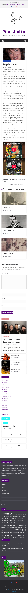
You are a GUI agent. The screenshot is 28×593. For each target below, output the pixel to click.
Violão (21, 530)
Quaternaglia (4, 405)
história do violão (8, 523)
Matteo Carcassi (8, 254)
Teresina (9, 527)
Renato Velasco (4, 407)
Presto (3, 496)
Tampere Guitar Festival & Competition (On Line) (14, 180)
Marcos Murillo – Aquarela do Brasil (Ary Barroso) (14, 434)
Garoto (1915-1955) (9, 230)
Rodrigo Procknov (5, 412)
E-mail (3, 298)
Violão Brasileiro (5, 502)
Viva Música (4, 504)
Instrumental (21, 523)
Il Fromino (3, 490)
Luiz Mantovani (4, 398)
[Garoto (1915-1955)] (14, 216)
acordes (7, 513)
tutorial (13, 527)
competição (16, 516)
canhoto (12, 516)
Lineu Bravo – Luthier (6, 396)
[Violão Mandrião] (3, 40)
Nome (3, 292)
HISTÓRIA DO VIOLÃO (7, 61)
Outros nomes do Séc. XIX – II (17, 184)
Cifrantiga (3, 484)
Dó (11, 553)
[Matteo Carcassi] (14, 239)
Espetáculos (5, 336)
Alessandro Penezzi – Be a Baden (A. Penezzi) (13, 445)
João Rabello (4, 389)
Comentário (4, 273)
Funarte (3, 487)
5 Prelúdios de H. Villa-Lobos (9, 439)
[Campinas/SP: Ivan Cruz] (5, 370)
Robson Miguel (4, 409)
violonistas (12, 530)
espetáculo (21, 518)
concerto (22, 516)
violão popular (10, 537)
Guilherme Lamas (5, 387)
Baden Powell (4, 380)
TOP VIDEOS (5, 423)
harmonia (21, 520)
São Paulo (23, 525)
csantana (14, 344)
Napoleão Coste (8, 207)
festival (5, 520)
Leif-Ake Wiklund (5, 394)
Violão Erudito (14, 535)
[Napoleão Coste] (14, 193)
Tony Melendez (4, 414)
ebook (15, 518)
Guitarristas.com (5, 493)
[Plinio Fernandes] (5, 357)
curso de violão (10, 518)
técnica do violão (19, 527)
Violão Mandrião (14, 31)
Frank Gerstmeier (5, 385)
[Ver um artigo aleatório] (25, 40)
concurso (4, 518)
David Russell (4, 382)
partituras (15, 525)
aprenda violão (18, 514)
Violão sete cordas (20, 537)
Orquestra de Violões (5, 525)
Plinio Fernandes (15, 355)
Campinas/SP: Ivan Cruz (16, 369)
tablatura (3, 527)
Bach (7, 516)
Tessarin (3, 499)
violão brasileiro (8, 533)
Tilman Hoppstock (15, 362)
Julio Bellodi (4, 391)
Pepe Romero (4, 403)
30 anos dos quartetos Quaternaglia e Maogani (12, 340)
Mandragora (4, 400)
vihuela (4, 530)
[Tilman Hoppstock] (5, 363)
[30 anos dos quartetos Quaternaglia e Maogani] (14, 327)
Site (2, 305)
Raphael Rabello (9, 426)
